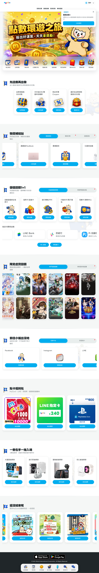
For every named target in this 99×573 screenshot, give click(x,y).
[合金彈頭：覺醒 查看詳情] (54, 284)
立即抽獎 (40, 110)
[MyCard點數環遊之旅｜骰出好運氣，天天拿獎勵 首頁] (7, 3)
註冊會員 (22, 110)
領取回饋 (10, 217)
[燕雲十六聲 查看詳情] (21, 308)
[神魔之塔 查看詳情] (54, 308)
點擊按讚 (21, 365)
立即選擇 (78, 23)
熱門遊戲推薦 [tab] (53, 267)
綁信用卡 (65, 570)
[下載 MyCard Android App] (57, 557)
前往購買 (17, 426)
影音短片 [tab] (82, 340)
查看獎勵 (65, 164)
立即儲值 (41, 570)
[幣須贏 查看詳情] (86, 308)
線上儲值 (43, 245)
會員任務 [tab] (67, 136)
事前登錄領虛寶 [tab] (82, 267)
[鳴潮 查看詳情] (21, 284)
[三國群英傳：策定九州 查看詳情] (70, 308)
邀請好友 (76, 110)
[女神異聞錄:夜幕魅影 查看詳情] (37, 308)
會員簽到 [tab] (48, 136)
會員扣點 (53, 9)
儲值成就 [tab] (87, 136)
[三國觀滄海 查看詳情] (86, 284)
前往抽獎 (13, 482)
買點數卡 (56, 245)
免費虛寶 (57, 570)
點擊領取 (58, 110)
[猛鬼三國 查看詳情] (70, 284)
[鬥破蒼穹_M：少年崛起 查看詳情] (37, 284)
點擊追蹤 (59, 365)
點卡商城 (49, 570)
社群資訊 (73, 570)
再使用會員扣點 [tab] (82, 190)
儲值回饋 (46, 9)
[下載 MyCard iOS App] (41, 557)
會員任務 (39, 9)
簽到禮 (33, 570)
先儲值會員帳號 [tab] (53, 190)
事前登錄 (59, 9)
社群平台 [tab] (53, 340)
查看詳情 (20, 538)
